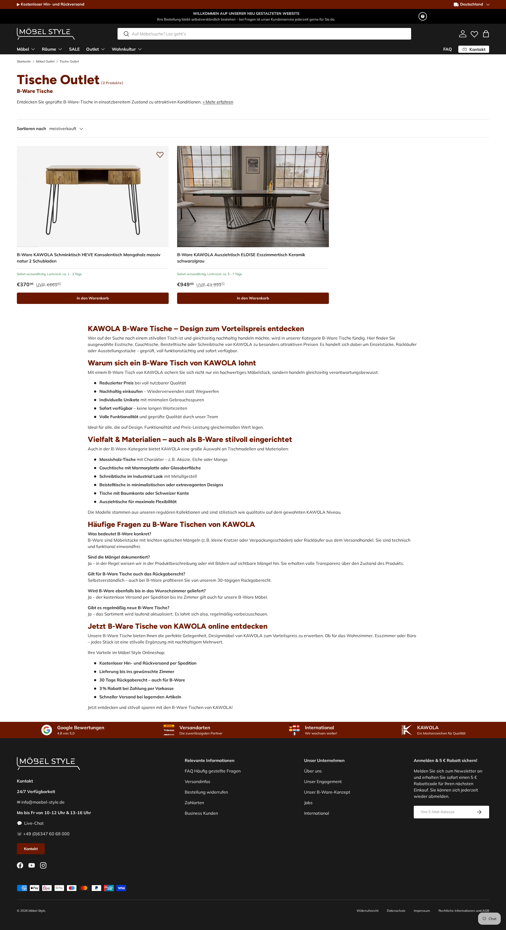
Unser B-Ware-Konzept (327, 792)
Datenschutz (396, 911)
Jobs (308, 802)
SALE (74, 49)
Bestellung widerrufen (206, 792)
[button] (486, 34)
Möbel (23, 49)
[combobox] (264, 34)
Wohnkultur (124, 49)
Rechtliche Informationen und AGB (464, 911)
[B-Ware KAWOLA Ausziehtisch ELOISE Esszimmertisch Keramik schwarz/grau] (253, 196)
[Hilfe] (423, 16)
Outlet (92, 49)
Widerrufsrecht (367, 911)
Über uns (313, 771)
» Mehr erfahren (218, 101)
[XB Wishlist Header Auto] (474, 33)
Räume (49, 49)
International (316, 813)
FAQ (447, 49)
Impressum (422, 911)
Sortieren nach (31, 128)
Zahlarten (194, 802)
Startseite (24, 61)
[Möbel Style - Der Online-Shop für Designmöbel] (46, 34)
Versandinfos (197, 781)
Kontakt (31, 848)
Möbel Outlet (45, 61)
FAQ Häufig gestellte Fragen (213, 771)
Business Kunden (201, 813)
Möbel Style (36, 911)
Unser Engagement (323, 781)
